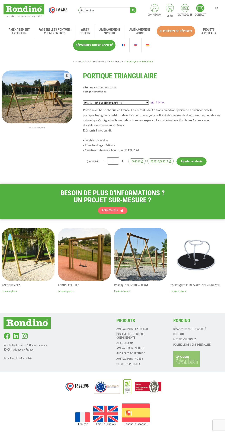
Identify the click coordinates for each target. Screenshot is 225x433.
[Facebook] (7, 335)
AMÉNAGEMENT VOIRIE (129, 358)
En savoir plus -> (9, 291)
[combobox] (104, 10)
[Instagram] (24, 335)
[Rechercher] (133, 10)
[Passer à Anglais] (135, 45)
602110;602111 (159, 161)
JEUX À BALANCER (101, 61)
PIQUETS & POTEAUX (128, 364)
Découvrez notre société (189, 329)
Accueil (77, 61)
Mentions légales (185, 339)
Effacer (160, 102)
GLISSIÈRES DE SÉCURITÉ (130, 353)
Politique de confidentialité (192, 344)
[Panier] (169, 8)
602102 (136, 161)
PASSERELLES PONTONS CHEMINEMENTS (130, 335)
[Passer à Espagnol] (147, 45)
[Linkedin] (15, 335)
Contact (178, 334)
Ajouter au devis (191, 161)
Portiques (118, 61)
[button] (67, 76)
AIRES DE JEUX (124, 343)
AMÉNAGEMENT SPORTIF (130, 348)
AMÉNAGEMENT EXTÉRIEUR (132, 329)
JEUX (86, 61)
